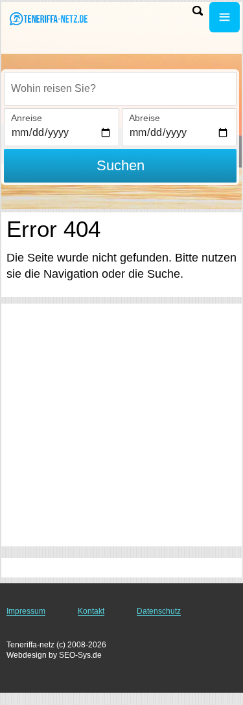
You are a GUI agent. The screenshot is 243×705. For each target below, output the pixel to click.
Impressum (25, 611)
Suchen (121, 165)
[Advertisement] (121, 425)
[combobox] (120, 88)
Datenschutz (159, 611)
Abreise (144, 118)
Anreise (26, 118)
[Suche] (197, 11)
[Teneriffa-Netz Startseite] (48, 18)
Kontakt (91, 611)
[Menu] (224, 17)
